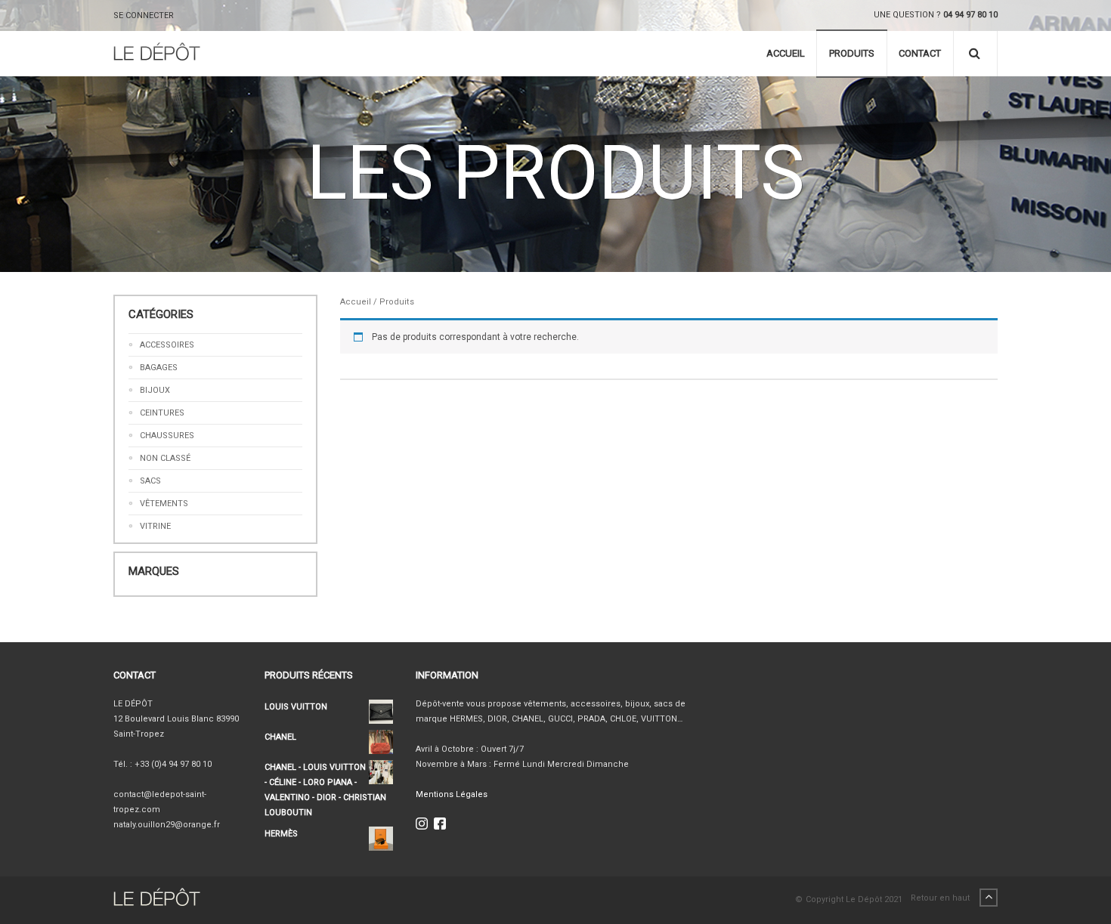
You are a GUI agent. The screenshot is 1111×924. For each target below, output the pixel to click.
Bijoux (155, 390)
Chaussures (167, 435)
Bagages (159, 367)
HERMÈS (281, 834)
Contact (920, 53)
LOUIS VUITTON (296, 707)
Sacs (150, 481)
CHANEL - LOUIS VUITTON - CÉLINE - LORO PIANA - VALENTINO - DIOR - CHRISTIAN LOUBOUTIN (325, 789)
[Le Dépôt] (156, 53)
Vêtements (164, 503)
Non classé (165, 458)
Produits (851, 53)
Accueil (785, 53)
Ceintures (162, 413)
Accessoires (167, 345)
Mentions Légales (451, 794)
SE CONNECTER (143, 15)
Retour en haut (941, 898)
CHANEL (280, 737)
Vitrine (155, 526)
